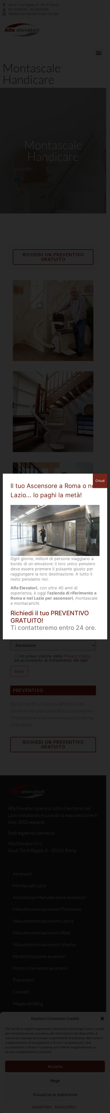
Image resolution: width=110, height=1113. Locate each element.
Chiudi (100, 481)
